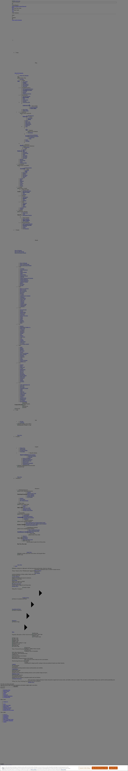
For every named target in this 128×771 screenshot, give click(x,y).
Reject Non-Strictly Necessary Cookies (99, 767)
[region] (64, 768)
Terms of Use (63, 769)
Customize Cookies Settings (84, 767)
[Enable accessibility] (3, 768)
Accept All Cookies (113, 767)
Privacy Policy (34, 769)
